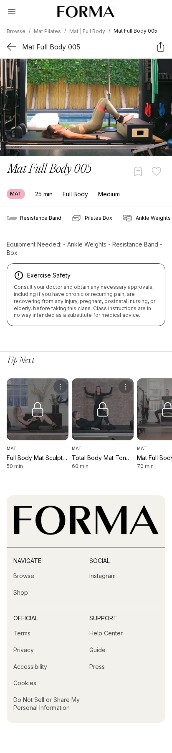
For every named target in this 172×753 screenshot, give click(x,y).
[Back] (11, 47)
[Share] (160, 47)
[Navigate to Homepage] (85, 12)
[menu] (60, 386)
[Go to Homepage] (86, 532)
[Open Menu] (12, 12)
